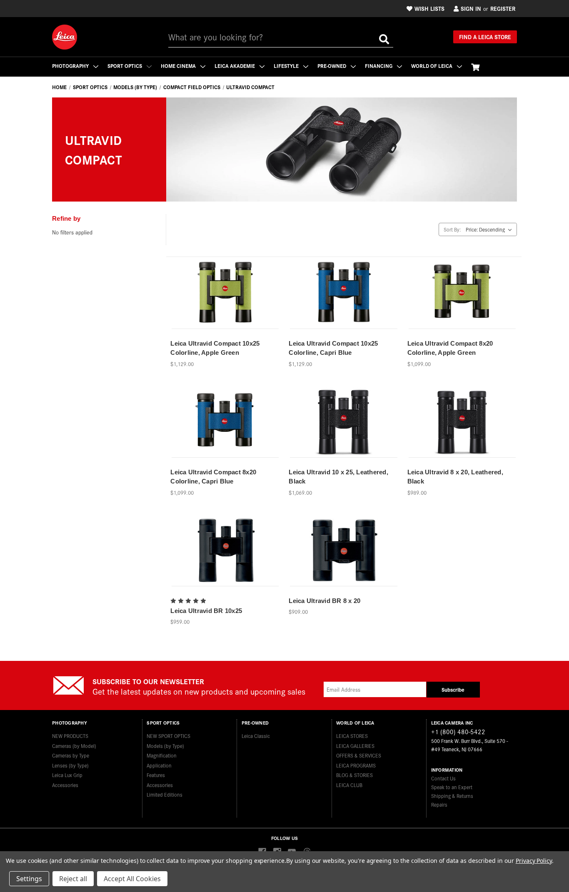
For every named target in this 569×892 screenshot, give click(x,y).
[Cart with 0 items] (475, 67)
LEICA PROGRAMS (356, 765)
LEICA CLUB (349, 784)
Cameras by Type (70, 755)
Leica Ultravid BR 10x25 (206, 610)
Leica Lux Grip (67, 774)
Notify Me (225, 302)
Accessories (65, 784)
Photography (71, 66)
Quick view (225, 288)
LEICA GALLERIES (355, 745)
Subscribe (453, 689)
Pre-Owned (332, 66)
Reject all (73, 878)
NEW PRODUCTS (70, 735)
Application (159, 765)
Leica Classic (256, 735)
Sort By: (452, 229)
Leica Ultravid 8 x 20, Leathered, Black (455, 476)
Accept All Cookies (132, 878)
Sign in (471, 8)
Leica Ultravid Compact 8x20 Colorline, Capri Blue (213, 476)
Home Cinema (179, 66)
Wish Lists (429, 8)
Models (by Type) (165, 745)
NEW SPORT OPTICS (168, 735)
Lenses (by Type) (70, 765)
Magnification (162, 755)
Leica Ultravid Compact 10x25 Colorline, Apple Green (215, 348)
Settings (29, 878)
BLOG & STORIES (354, 774)
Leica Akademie (235, 66)
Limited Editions (164, 794)
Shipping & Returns (452, 795)
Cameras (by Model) (74, 745)
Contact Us (443, 778)
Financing (379, 66)
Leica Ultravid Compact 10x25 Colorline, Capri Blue (333, 348)
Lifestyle (287, 66)
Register (502, 8)
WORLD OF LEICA (432, 66)
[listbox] (490, 229)
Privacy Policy (534, 861)
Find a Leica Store (485, 36)
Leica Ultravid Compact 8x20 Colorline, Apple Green (450, 348)
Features (156, 774)
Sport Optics (125, 66)
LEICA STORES (352, 735)
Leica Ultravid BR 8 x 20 (324, 600)
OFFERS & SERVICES (358, 755)
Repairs (439, 804)
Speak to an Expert (451, 786)
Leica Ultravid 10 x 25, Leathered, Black (338, 476)
